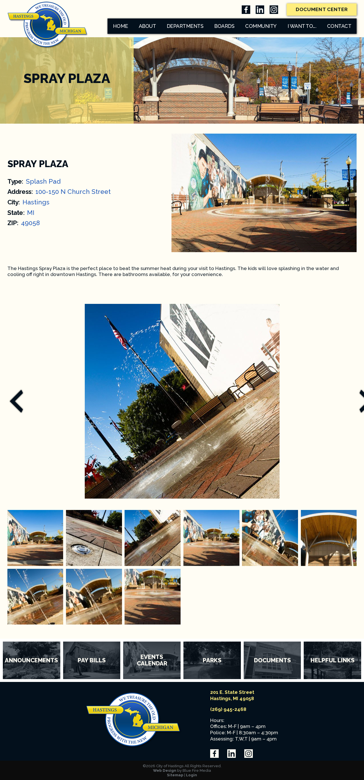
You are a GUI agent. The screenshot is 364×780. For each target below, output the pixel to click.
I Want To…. (302, 26)
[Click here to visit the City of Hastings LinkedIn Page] (260, 9)
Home (120, 26)
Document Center (322, 9)
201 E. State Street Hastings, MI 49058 (232, 695)
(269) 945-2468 (228, 709)
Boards (224, 26)
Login (191, 775)
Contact (339, 26)
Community (261, 26)
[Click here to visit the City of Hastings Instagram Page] (274, 9)
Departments (185, 26)
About (147, 26)
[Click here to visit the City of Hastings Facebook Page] (246, 9)
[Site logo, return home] (134, 747)
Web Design (164, 770)
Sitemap (175, 775)
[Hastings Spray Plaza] (35, 538)
